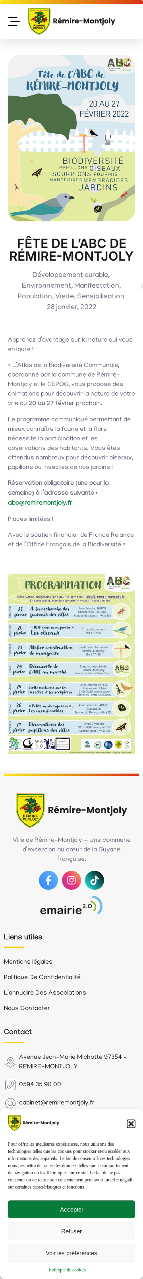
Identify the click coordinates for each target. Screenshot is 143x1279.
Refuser (71, 1231)
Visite (64, 297)
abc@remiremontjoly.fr (40, 503)
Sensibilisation (100, 297)
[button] (131, 1124)
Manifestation (96, 286)
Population (35, 297)
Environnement (46, 286)
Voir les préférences (71, 1253)
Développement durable (70, 276)
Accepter (71, 1209)
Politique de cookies (68, 1270)
